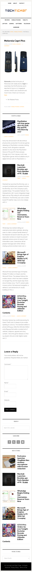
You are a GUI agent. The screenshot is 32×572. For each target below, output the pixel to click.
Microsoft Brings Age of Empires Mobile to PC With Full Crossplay (23, 257)
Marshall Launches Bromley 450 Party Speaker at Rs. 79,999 (23, 169)
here (5, 95)
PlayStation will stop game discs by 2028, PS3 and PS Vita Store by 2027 (23, 126)
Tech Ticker (16, 11)
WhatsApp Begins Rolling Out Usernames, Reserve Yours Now (23, 213)
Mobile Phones (15, 106)
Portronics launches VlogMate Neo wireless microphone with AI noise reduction (23, 462)
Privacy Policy (15, 567)
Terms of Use (23, 567)
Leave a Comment (9, 136)
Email (6, 391)
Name (6, 383)
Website (6, 400)
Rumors (22, 106)
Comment (7, 364)
